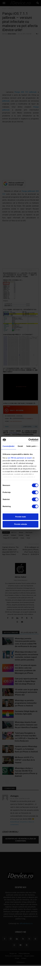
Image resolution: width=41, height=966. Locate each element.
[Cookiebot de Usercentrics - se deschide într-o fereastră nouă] (28, 440)
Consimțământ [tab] (8, 446)
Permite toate (20, 517)
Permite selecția (20, 524)
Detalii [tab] (20, 446)
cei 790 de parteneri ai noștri (20, 458)
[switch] (35, 492)
